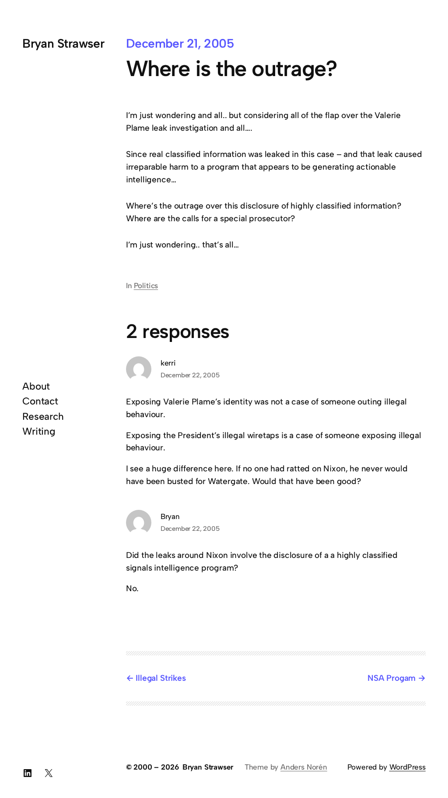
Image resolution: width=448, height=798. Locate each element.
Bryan (170, 516)
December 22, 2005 (190, 375)
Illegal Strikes (161, 678)
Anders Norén (303, 767)
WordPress (407, 767)
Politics (146, 285)
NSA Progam (392, 678)
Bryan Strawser (63, 43)
